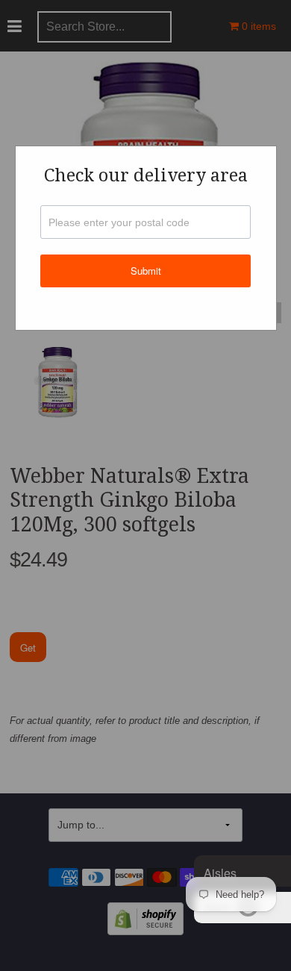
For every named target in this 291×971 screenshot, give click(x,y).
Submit (146, 270)
